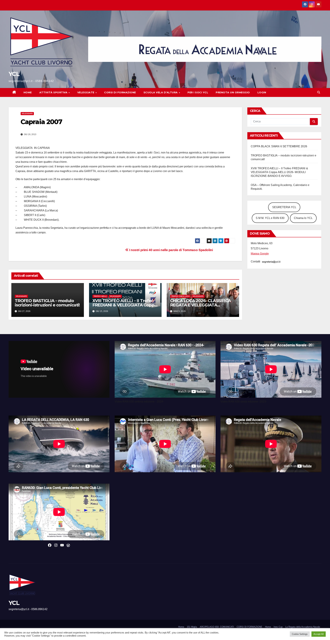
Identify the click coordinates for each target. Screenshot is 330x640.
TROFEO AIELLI (100, 296)
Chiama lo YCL (303, 218)
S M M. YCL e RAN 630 (270, 218)
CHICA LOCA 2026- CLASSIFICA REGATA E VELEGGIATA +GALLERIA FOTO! (200, 305)
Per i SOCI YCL (198, 92)
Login (261, 92)
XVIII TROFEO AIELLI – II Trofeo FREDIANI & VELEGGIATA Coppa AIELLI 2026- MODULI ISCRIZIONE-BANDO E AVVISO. (279, 172)
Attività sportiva (53, 92)
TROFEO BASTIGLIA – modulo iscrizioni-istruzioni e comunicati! (47, 302)
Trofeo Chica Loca (180, 296)
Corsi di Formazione (120, 92)
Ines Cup (278, 627)
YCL (14, 74)
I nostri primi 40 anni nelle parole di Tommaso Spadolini (170, 250)
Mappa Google (260, 253)
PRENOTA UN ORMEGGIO (233, 92)
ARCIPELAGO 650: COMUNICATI (217, 627)
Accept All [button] (319, 634)
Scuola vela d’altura (161, 92)
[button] (318, 92)
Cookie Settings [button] (300, 634)
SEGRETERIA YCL (284, 207)
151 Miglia (192, 627)
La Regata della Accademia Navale (302, 627)
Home (28, 92)
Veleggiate (86, 92)
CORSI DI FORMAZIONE (249, 627)
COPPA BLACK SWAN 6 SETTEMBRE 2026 (279, 146)
